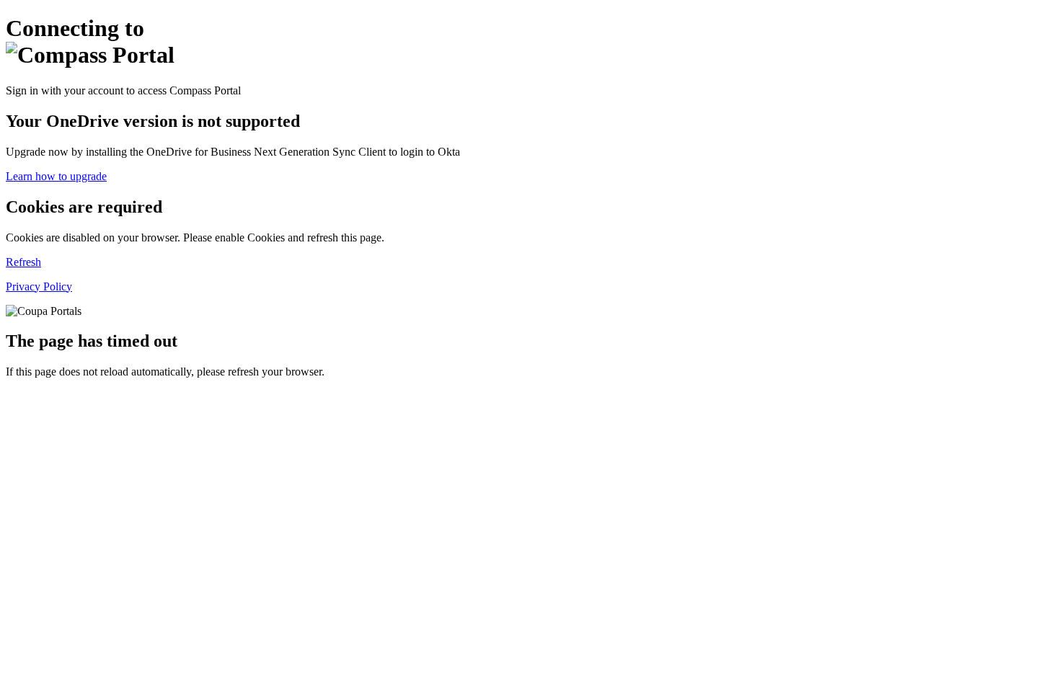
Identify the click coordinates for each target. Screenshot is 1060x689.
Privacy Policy (39, 286)
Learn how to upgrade (56, 176)
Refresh (23, 262)
